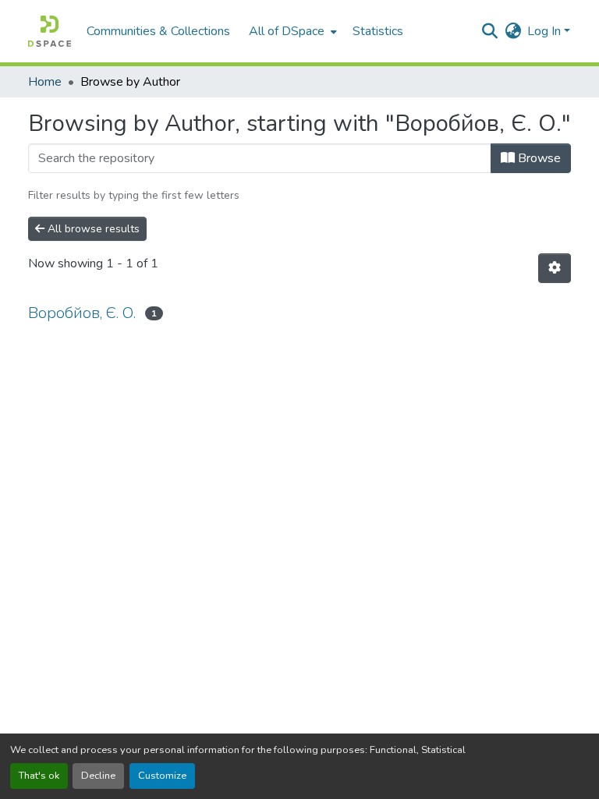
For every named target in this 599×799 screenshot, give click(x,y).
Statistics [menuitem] (378, 31)
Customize (162, 776)
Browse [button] (538, 158)
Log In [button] (545, 31)
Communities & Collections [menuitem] (158, 31)
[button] (49, 31)
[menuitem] (291, 31)
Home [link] (45, 81)
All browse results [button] (92, 228)
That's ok (39, 776)
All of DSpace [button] (286, 31)
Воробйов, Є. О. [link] (82, 312)
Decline (98, 776)
